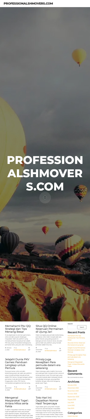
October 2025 (72, 394)
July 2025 (71, 402)
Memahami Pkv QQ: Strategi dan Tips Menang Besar (18, 328)
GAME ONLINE (73, 416)
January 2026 (72, 385)
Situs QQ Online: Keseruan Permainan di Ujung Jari (49, 328)
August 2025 (72, 399)
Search (70, 324)
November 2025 (73, 391)
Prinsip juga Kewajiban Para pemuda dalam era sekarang (48, 364)
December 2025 (73, 388)
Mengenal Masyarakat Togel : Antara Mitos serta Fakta (17, 402)
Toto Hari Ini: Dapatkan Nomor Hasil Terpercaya (47, 400)
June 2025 (71, 405)
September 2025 (73, 396)
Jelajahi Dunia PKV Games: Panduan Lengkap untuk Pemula (17, 364)
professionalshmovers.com (28, 3)
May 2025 (71, 408)
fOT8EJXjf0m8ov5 (19, 350)
